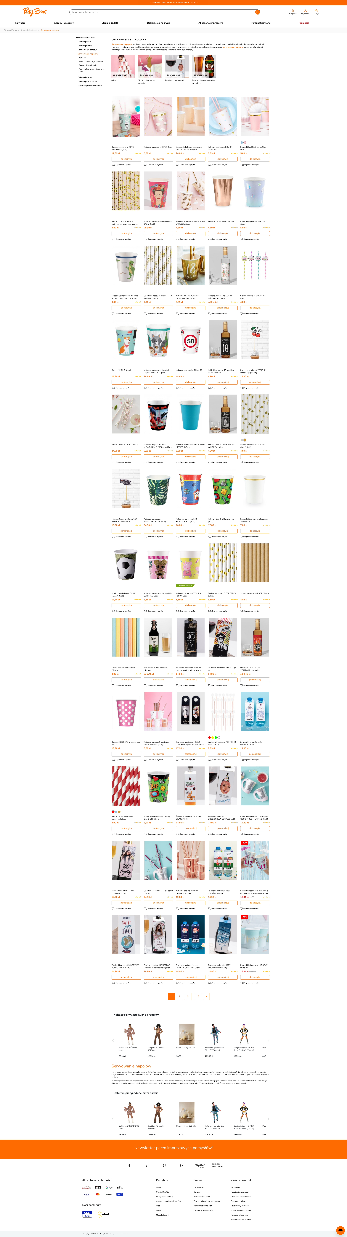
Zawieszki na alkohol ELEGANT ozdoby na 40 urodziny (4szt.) (189, 669)
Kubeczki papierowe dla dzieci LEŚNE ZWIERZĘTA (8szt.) (156, 371)
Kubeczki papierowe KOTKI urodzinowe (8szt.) (123, 148)
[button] (292, 12)
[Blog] (200, 1172)
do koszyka (126, 159)
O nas (158, 1187)
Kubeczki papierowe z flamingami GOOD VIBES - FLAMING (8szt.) (254, 817)
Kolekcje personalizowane (90, 85)
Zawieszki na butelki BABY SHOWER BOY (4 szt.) (219, 966)
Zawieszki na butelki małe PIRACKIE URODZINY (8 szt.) (188, 966)
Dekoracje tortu (85, 77)
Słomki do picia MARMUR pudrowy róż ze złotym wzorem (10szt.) (125, 224)
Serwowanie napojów (88, 53)
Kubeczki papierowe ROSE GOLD (222, 221)
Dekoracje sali (84, 41)
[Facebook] (129, 1172)
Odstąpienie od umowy (240, 1196)
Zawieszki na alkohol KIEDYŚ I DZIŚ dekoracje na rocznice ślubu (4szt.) (190, 744)
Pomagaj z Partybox (239, 1215)
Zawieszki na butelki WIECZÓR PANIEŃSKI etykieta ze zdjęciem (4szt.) (157, 968)
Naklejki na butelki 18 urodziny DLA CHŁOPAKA (221, 371)
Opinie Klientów (163, 1192)
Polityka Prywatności (240, 1205)
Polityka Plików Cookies (241, 1210)
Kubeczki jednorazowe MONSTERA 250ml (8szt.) (155, 520)
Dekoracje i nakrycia (85, 37)
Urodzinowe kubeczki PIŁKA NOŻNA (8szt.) (123, 594)
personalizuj (223, 308)
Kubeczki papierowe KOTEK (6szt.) (158, 147)
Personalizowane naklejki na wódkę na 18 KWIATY (220, 297)
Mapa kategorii (162, 1215)
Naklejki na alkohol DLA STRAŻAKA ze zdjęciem (250, 669)
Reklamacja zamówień (203, 1205)
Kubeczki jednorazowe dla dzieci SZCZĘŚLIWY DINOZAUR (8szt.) (125, 297)
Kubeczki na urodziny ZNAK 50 (189, 370)
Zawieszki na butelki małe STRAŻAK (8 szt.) (219, 892)
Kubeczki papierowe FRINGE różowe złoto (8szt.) (188, 892)
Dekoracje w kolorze (87, 81)
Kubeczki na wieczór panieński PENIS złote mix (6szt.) (156, 743)
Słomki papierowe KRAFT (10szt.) (254, 593)
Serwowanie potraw (87, 49)
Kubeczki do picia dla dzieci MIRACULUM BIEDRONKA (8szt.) (158, 445)
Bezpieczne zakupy (238, 1201)
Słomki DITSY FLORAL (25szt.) (125, 444)
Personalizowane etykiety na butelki (92, 70)
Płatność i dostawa (202, 1196)
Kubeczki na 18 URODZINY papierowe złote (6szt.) (187, 297)
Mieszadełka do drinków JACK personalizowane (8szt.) (124, 520)
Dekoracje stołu (85, 45)
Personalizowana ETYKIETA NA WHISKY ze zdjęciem (221, 445)
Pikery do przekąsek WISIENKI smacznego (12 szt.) (253, 371)
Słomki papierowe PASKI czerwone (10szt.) (122, 817)
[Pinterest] (147, 1172)
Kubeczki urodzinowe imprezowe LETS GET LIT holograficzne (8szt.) (254, 892)
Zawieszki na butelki (88, 65)
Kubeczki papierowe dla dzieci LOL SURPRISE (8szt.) (158, 594)
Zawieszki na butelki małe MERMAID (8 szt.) (251, 743)
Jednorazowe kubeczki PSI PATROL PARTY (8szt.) (187, 520)
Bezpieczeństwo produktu (242, 1219)
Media (158, 1210)
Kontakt (197, 1192)
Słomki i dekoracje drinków (91, 61)
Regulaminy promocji (239, 1192)
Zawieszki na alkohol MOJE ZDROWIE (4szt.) (123, 892)
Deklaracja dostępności (203, 1210)
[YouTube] (182, 1172)
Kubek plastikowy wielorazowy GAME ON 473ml (157, 817)
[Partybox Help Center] (217, 1172)
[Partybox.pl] (35, 16)
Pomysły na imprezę (164, 1196)
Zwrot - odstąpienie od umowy (207, 1201)
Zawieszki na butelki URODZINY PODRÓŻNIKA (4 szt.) (125, 966)
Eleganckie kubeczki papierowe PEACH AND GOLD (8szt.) (189, 148)
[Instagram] (164, 1172)
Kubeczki (83, 57)
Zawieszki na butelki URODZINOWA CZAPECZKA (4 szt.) (221, 819)
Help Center (199, 1187)
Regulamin (235, 1187)
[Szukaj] (257, 12)
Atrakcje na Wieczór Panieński (168, 1201)
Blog (158, 1205)
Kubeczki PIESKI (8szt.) (121, 370)
